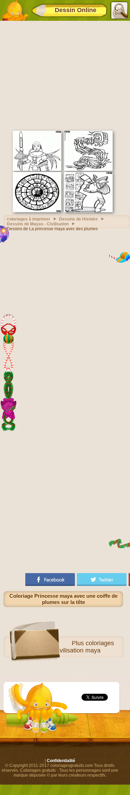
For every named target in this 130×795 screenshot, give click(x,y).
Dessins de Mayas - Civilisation (38, 224)
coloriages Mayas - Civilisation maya (72, 647)
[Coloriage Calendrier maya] (37, 210)
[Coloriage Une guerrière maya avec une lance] (37, 169)
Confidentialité (61, 760)
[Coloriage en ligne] (15, 10)
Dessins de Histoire (78, 219)
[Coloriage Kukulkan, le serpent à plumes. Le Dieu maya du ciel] (88, 169)
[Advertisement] (65, 75)
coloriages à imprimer (28, 219)
